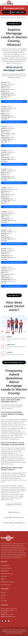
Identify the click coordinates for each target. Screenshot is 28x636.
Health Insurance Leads (7, 573)
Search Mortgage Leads (13, 362)
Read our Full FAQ (13, 504)
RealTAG (3, 579)
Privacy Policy (20, 631)
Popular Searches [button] (13, 512)
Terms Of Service (11, 631)
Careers (3, 598)
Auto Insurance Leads (6, 568)
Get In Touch (4, 600)
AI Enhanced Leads (5, 584)
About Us (3, 595)
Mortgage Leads (5, 17)
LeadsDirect (4, 576)
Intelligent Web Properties (7, 582)
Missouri (13, 17)
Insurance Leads (5, 565)
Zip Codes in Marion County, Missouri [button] (13, 523)
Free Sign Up (13, 23)
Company (3, 592)
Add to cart (11, 344)
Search (9, 337)
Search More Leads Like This (15, 101)
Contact (9, 352)
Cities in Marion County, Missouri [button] (13, 517)
